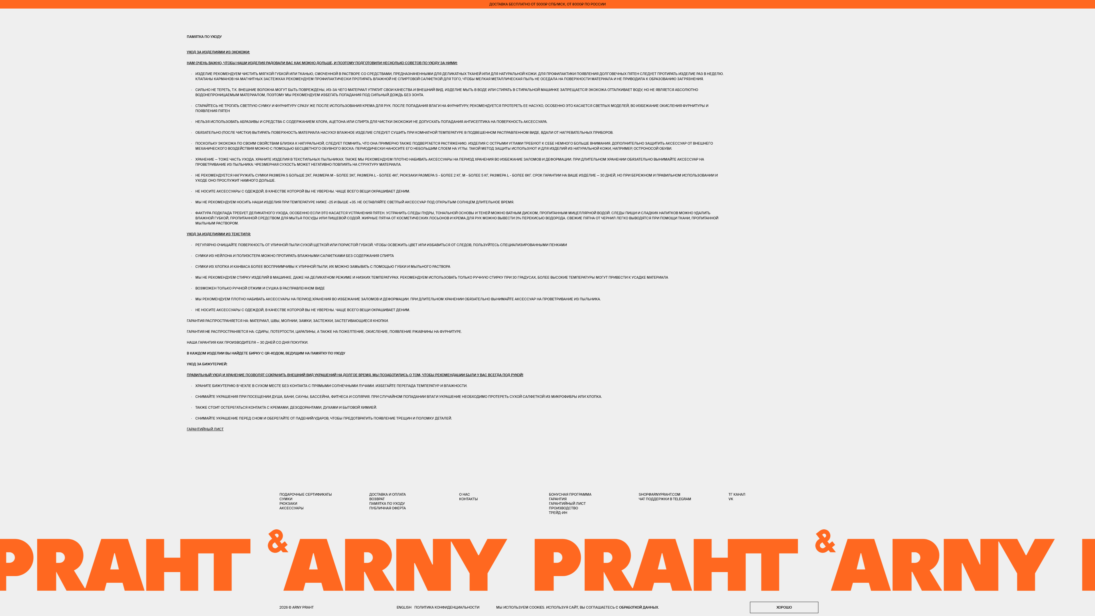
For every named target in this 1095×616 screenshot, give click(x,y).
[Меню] (8, 17)
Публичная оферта (387, 508)
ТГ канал (737, 494)
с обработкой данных (637, 607)
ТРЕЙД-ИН (558, 512)
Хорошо (784, 607)
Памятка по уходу (387, 503)
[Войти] (1070, 17)
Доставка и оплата (387, 494)
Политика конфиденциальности (446, 607)
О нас (464, 494)
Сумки (285, 499)
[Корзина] (1086, 17)
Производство (563, 508)
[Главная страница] (547, 17)
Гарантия (558, 499)
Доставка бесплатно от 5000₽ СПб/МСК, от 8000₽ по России (547, 4)
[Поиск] (24, 17)
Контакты (468, 499)
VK (731, 499)
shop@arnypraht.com (659, 494)
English (404, 607)
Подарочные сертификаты (305, 494)
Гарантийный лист (567, 503)
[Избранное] (1054, 17)
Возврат (377, 499)
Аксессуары (291, 508)
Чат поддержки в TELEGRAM (665, 499)
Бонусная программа (570, 494)
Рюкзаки (288, 503)
